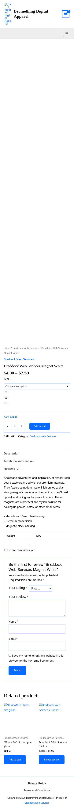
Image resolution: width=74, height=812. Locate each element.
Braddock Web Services (26, 348)
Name (13, 621)
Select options (52, 759)
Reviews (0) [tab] (11, 468)
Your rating (18, 588)
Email (13, 638)
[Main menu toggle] (66, 33)
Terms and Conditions (37, 790)
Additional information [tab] (19, 461)
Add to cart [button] (15, 759)
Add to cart (40, 426)
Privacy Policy (37, 783)
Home (7, 348)
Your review (18, 597)
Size (6, 379)
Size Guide (10, 416)
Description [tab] (11, 453)
